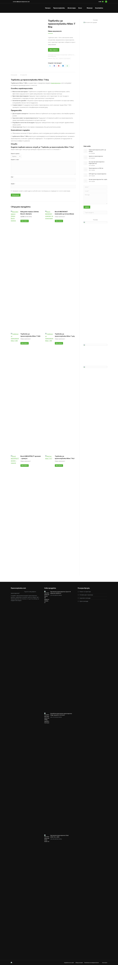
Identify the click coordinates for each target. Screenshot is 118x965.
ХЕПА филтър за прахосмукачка (97, 174)
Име (12, 177)
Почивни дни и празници (86, 595)
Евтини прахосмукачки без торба (98, 179)
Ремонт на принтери (85, 591)
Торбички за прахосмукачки (64, 58)
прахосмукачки (55, 83)
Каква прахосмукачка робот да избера (97, 150)
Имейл (13, 184)
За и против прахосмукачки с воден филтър (97, 162)
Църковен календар (85, 598)
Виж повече (54, 50)
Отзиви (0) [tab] (23, 75)
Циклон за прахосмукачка (96, 156)
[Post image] (86, 151)
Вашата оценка (15, 153)
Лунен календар (84, 601)
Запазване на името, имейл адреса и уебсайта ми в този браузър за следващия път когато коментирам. (41, 191)
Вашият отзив (15, 159)
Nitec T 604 (55, 58)
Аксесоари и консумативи (60, 54)
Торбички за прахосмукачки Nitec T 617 (64, 457)
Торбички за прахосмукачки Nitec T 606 (30, 335)
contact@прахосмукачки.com (21, 1)
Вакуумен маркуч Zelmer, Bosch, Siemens (29, 213)
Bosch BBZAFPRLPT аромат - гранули (30, 457)
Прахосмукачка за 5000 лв (96, 168)
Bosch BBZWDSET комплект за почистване (64, 213)
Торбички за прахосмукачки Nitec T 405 (65, 335)
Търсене (105, 212)
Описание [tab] (14, 75)
